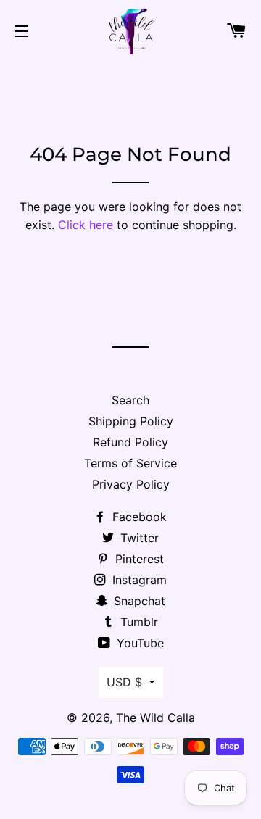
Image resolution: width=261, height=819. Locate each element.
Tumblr (137, 622)
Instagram (138, 580)
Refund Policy (130, 442)
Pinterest (138, 559)
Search (130, 400)
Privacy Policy (131, 484)
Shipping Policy (130, 421)
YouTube (138, 643)
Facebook (138, 517)
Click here (85, 224)
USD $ (124, 682)
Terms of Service (130, 463)
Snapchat (137, 601)
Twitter (138, 538)
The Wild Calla (155, 717)
